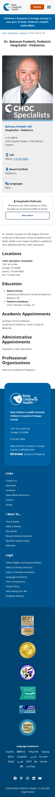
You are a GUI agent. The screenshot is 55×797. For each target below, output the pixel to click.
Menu (48, 7)
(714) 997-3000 (17, 439)
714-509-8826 (20, 159)
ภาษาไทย (30, 766)
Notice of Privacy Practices (19, 567)
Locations (10, 490)
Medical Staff (13, 33)
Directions (11, 485)
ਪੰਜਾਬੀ (28, 761)
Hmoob (43, 761)
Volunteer (11, 545)
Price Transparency (16, 581)
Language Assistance (16, 576)
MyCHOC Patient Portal (17, 540)
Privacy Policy (12, 586)
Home (4, 33)
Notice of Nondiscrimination (20, 572)
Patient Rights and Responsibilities (23, 562)
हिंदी (21, 766)
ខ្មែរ (35, 761)
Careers (10, 499)
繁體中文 (21, 751)
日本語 (11, 761)
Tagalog (45, 751)
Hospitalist (23, 33)
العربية (20, 761)
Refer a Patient (27, 215)
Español (10, 751)
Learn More (27, 25)
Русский (43, 756)
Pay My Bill (11, 531)
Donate (37, 6)
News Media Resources (18, 495)
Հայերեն (22, 756)
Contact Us (11, 480)
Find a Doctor (12, 521)
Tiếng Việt (33, 751)
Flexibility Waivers (15, 596)
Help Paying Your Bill (16, 591)
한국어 (11, 756)
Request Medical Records (19, 536)
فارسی (33, 756)
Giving (9, 504)
